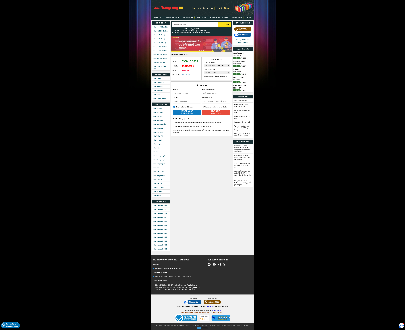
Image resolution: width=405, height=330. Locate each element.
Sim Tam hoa (158, 120)
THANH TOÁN (237, 17)
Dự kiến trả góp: (215, 76)
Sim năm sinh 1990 (160, 229)
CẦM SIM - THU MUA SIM (219, 17)
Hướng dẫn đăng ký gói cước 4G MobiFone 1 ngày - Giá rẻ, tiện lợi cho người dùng (242, 174)
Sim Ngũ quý (158, 112)
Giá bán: (175, 66)
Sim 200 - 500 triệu (160, 59)
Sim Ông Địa (157, 195)
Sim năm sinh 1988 (160, 237)
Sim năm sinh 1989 (160, 233)
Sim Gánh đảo (158, 187)
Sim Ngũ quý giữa (159, 160)
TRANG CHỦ (157, 17)
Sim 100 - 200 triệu (160, 55)
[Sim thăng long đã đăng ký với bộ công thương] (186, 318)
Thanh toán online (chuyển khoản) (215, 107)
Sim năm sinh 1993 (160, 217)
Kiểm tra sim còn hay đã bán (242, 117)
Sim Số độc (157, 191)
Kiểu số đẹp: (176, 74)
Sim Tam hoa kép (159, 124)
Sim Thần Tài (158, 136)
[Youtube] (214, 264)
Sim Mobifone (158, 86)
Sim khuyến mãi (159, 175)
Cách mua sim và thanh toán (242, 111)
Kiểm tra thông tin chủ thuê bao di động (241, 105)
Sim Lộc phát (158, 132)
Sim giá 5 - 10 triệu (160, 43)
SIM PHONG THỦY (172, 17)
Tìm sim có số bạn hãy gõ (186, 29)
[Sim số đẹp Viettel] (186, 70)
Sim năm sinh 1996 (160, 205)
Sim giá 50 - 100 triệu (160, 51)
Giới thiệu (159, 325)
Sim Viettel (157, 78)
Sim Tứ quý (157, 108)
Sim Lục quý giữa (159, 156)
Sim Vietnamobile (159, 98)
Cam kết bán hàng (240, 100)
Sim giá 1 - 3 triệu (159, 35)
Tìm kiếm (226, 24)
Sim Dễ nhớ (157, 140)
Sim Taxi (156, 152)
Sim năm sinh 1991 (160, 225)
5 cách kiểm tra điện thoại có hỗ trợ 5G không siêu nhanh (242, 157)
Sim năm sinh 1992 (160, 221)
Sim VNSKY (157, 94)
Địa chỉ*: (175, 98)
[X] (224, 264)
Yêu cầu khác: (207, 98)
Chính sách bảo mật (229, 325)
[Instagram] (219, 264)
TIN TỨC (249, 17)
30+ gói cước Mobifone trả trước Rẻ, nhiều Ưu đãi (242, 165)
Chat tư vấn (243, 35)
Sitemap (246, 325)
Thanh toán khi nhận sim (184, 107)
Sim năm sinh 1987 (160, 241)
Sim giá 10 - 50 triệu (160, 47)
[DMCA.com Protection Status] (202, 328)
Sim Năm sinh (158, 128)
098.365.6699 (213, 302)
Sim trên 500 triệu (159, 62)
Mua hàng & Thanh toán (172, 325)
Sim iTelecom (158, 90)
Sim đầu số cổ (158, 171)
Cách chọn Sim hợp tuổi (242, 122)
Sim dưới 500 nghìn (160, 27)
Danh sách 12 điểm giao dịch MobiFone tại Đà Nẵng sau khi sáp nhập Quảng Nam (242, 148)
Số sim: (174, 61)
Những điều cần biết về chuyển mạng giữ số (242, 135)
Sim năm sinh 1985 (160, 249)
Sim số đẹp (210, 306)
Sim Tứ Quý (186, 74)
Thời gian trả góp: (210, 69)
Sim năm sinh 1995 (160, 209)
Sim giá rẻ (157, 148)
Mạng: (174, 70)
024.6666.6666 (244, 29)
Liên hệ (239, 325)
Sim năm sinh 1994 (160, 213)
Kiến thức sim (185, 325)
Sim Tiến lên (157, 179)
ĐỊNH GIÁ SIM (201, 17)
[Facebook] (209, 264)
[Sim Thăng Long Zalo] (401, 326)
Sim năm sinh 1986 (160, 245)
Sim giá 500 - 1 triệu (160, 31)
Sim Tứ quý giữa (159, 164)
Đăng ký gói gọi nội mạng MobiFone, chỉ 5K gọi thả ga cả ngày (242, 183)
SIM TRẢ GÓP (188, 17)
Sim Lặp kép (157, 183)
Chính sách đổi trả (215, 325)
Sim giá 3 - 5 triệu (159, 39)
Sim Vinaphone (158, 82)
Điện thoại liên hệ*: (208, 89)
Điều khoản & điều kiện (199, 325)
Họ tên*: (175, 89)
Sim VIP (156, 168)
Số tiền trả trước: (209, 62)
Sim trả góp (157, 144)
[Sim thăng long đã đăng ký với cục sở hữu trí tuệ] (220, 318)
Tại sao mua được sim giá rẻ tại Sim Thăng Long (241, 128)
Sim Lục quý (157, 116)
